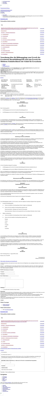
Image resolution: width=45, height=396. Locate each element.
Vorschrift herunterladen (9, 309)
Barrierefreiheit (5, 388)
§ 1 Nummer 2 (5, 124)
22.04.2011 (42, 34)
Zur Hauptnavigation (6, 1)
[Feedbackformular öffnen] (5, 348)
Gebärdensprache (3, 10)
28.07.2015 (42, 41)
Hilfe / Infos (5, 379)
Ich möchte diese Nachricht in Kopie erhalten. (12, 289)
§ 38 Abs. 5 (13, 98)
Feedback (2, 350)
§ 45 (18, 98)
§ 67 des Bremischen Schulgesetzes (31, 98)
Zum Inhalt (4, 2)
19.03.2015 (42, 54)
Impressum (4, 390)
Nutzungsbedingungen (6, 387)
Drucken (4, 64)
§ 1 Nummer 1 (13, 123)
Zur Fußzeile (5, 3)
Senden (4, 65)
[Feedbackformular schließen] (15, 348)
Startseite (4, 385)
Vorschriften (5, 14)
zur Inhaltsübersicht (6, 66)
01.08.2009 (42, 28)
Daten (4, 378)
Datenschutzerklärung (6, 389)
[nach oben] (1, 395)
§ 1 (31, 119)
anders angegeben (8, 382)
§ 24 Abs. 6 (7, 98)
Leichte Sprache (9, 10)
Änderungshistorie (6, 305)
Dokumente (5, 376)
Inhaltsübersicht (4, 19)
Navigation (2, 12)
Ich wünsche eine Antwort (6, 354)
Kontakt (4, 380)
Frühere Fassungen (6, 304)
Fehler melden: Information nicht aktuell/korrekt (8, 261)
